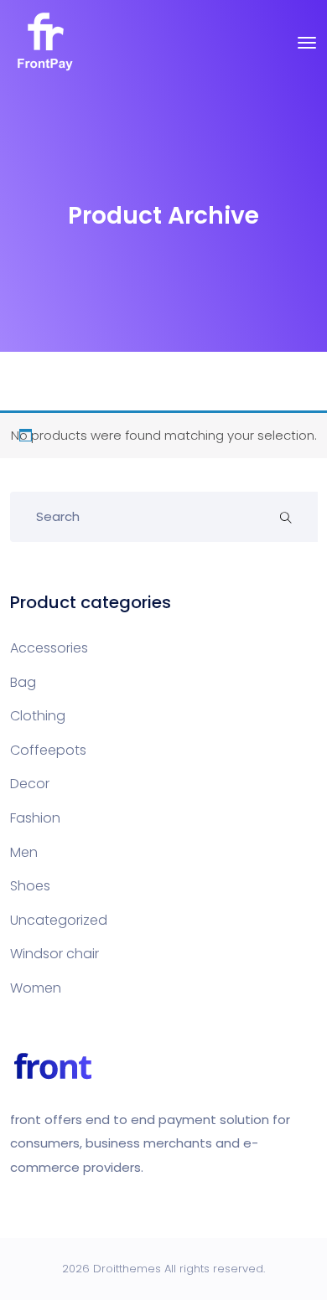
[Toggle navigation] (307, 43)
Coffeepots (48, 750)
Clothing (37, 715)
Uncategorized (58, 920)
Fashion (35, 818)
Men (24, 852)
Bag (23, 682)
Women (35, 988)
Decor (29, 783)
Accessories (49, 648)
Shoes (30, 885)
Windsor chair (54, 953)
